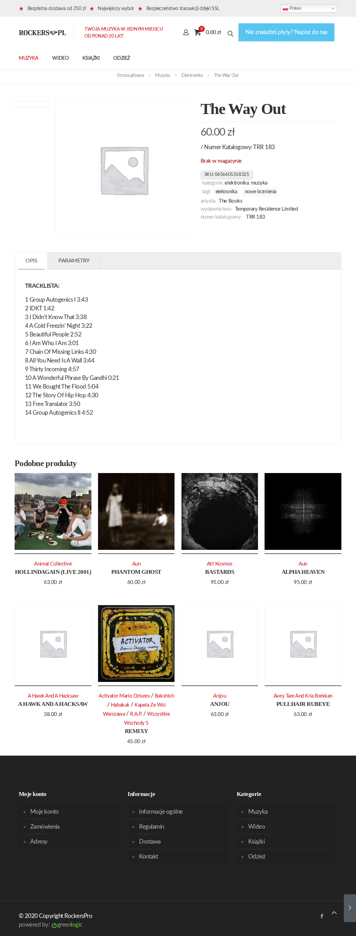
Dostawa (149, 842)
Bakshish (164, 696)
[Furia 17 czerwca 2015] (350, 908)
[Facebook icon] (321, 916)
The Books (230, 201)
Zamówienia (44, 827)
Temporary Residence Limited (266, 209)
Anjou (219, 704)
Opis (31, 260)
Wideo (256, 827)
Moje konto (44, 812)
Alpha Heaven (303, 572)
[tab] (31, 260)
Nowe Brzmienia (260, 191)
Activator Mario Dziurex (124, 696)
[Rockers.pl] (42, 32)
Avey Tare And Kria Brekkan (303, 696)
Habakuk (120, 705)
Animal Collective (53, 564)
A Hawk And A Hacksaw (53, 704)
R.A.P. (136, 714)
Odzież (257, 857)
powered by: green (50, 925)
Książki (256, 842)
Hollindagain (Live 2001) (53, 572)
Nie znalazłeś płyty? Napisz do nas (286, 32)
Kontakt (148, 857)
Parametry (74, 260)
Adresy (39, 842)
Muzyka (162, 75)
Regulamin (151, 827)
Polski (294, 8)
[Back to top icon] (334, 913)
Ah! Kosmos (220, 564)
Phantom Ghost (136, 572)
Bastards (219, 572)
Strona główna (130, 75)
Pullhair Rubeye (303, 704)
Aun (136, 564)
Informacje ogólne (161, 812)
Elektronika (192, 75)
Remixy (136, 731)
